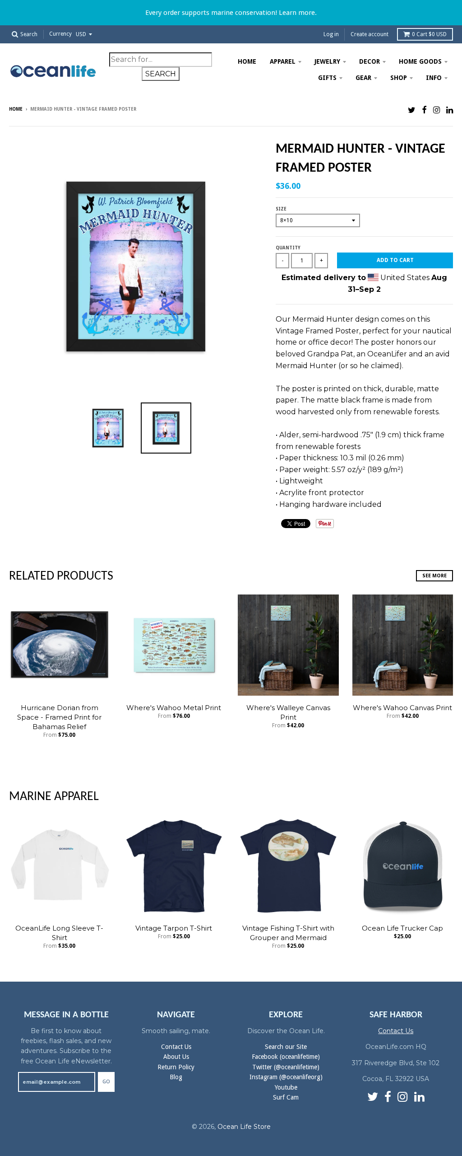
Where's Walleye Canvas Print (288, 712)
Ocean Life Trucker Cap (402, 928)
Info (434, 77)
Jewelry (327, 61)
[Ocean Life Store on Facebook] (424, 110)
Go (106, 1082)
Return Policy (175, 1067)
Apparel (283, 61)
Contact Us (176, 1046)
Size (281, 208)
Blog (176, 1077)
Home (247, 61)
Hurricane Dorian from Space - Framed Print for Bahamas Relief (59, 717)
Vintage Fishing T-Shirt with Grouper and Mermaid (288, 933)
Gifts (327, 77)
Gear (363, 77)
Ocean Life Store (244, 1127)
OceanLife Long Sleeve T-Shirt (59, 933)
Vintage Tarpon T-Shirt (173, 928)
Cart (429, 34)
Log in (331, 34)
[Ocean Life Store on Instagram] (436, 110)
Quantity (288, 247)
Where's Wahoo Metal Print (173, 707)
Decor (369, 61)
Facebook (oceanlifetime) (286, 1056)
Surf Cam (286, 1097)
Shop (398, 77)
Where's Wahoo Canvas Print (402, 707)
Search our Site (286, 1046)
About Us (176, 1056)
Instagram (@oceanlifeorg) (286, 1077)
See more (434, 576)
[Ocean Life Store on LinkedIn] (449, 110)
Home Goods (420, 61)
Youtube (286, 1087)
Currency (60, 34)
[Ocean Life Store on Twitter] (412, 110)
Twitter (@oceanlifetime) (285, 1067)
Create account (369, 34)
